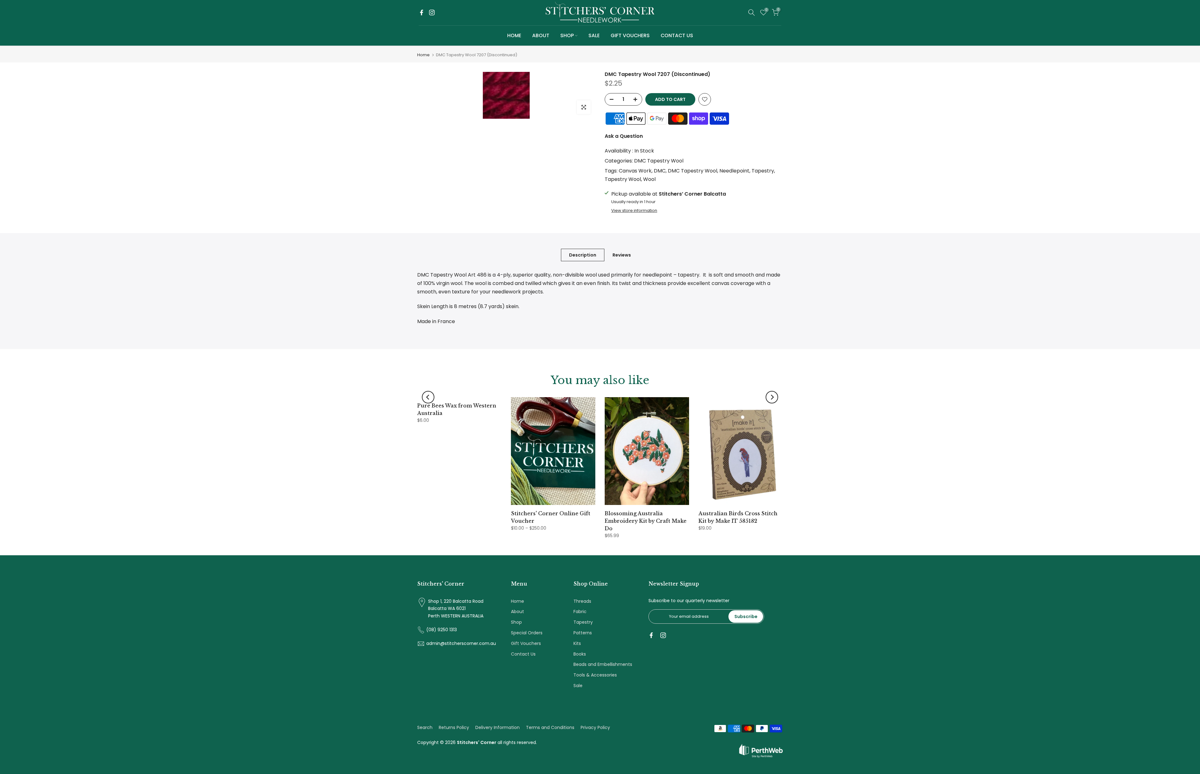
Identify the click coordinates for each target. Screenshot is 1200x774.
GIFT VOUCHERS (630, 35)
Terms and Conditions (550, 727)
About (517, 611)
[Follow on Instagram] (432, 12)
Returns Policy (454, 727)
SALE (594, 35)
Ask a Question (624, 136)
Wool (649, 179)
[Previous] (428, 397)
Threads (582, 601)
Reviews (621, 255)
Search (424, 727)
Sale (577, 685)
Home (423, 55)
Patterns (582, 633)
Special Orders (526, 633)
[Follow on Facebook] (421, 12)
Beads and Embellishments (602, 664)
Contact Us (523, 654)
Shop (516, 622)
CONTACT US (677, 35)
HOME (514, 35)
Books (579, 654)
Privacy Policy (595, 727)
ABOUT (540, 35)
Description (582, 255)
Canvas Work (635, 170)
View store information (634, 210)
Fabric (580, 611)
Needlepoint (734, 170)
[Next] (772, 397)
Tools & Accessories (595, 675)
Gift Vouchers (526, 643)
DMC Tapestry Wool (658, 160)
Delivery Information (497, 727)
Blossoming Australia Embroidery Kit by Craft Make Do (646, 521)
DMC (660, 170)
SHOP (567, 35)
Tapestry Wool (623, 179)
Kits (577, 643)
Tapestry (763, 170)
